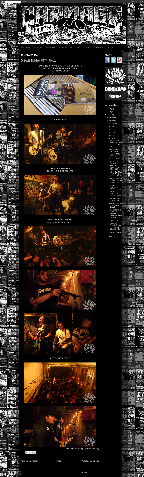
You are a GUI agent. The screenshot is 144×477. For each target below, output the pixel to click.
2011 (109, 115)
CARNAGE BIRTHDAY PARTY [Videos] (114, 187)
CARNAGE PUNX (114, 233)
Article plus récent (29, 461)
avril (110, 138)
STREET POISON (25, 47)
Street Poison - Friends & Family (115, 224)
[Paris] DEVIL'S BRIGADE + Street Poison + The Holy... (115, 143)
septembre (113, 126)
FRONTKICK (87, 47)
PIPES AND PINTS (75, 47)
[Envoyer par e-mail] (26, 452)
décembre (113, 117)
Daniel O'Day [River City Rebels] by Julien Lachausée (115, 174)
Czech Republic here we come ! (114, 150)
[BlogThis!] (29, 452)
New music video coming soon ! (114, 199)
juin (110, 132)
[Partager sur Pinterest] (35, 452)
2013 (109, 109)
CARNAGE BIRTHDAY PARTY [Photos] (115, 193)
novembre (113, 120)
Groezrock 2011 (114, 159)
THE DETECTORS (50, 47)
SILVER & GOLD (60, 120)
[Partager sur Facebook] (33, 452)
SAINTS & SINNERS (60, 168)
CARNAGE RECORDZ (64, 171)
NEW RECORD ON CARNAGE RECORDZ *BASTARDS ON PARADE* (115, 213)
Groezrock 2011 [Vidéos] (114, 155)
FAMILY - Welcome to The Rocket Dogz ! (115, 205)
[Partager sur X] (31, 452)
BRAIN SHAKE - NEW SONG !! (114, 229)
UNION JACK (62, 47)
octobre (112, 123)
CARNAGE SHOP (60, 71)
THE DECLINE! (38, 47)
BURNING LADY (99, 47)
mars (111, 236)
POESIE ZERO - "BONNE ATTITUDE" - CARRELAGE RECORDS (114, 165)
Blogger (84, 472)
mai (110, 135)
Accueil (60, 461)
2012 (109, 112)
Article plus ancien (91, 461)
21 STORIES (110, 47)
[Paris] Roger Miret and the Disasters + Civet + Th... (115, 180)
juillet (111, 129)
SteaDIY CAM (113, 220)
